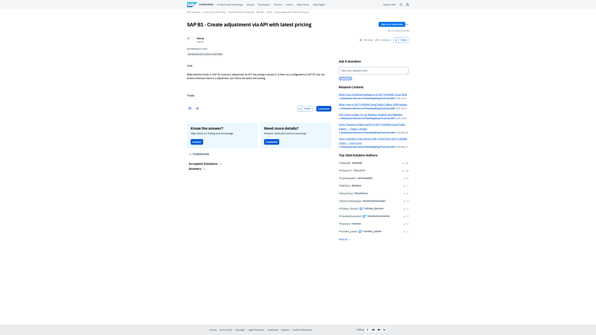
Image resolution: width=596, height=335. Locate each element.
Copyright (240, 330)
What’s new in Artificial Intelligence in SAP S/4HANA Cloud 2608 (373, 94)
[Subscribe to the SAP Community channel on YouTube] (379, 329)
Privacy (213, 330)
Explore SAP (389, 4)
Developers (264, 4)
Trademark (272, 330)
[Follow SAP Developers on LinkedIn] (384, 329)
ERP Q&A (260, 12)
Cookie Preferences (302, 330)
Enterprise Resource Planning (241, 12)
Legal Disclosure (256, 330)
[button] (396, 40)
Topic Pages (319, 4)
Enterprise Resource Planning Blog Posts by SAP (368, 98)
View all (343, 239)
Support (285, 330)
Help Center (303, 4)
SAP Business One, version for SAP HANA (205, 54)
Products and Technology (230, 4)
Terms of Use (225, 330)
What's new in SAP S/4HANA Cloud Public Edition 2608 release (373, 104)
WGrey (200, 38)
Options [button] (407, 25)
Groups (250, 4)
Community (206, 4)
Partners (278, 4)
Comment (324, 108)
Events (289, 4)
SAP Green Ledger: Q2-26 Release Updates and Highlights (370, 114)
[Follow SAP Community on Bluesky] (373, 329)
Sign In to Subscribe (392, 24)
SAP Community (194, 12)
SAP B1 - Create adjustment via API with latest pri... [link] (288, 12)
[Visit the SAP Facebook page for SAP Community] (367, 329)
